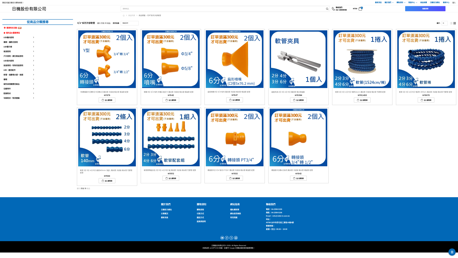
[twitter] (231, 238)
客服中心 (411, 2)
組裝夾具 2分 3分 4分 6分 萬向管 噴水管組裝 (288, 92)
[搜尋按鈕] (327, 8)
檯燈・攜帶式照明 (11, 42)
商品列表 (131, 15)
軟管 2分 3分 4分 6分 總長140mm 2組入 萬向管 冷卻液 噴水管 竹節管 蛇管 (106, 171)
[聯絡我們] (452, 252)
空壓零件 (7, 88)
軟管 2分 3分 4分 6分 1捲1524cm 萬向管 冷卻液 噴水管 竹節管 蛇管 (360, 92)
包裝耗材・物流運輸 (12, 98)
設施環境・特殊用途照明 (13, 65)
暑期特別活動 (13, 28)
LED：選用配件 (10, 70)
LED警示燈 (8, 47)
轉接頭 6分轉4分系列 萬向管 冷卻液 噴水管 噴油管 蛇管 (292, 170)
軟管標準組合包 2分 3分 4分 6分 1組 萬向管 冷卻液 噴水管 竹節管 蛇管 (170, 170)
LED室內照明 (9, 60)
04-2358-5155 (276, 209)
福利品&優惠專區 (13, 33)
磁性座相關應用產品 (12, 84)
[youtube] (222, 238)
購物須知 (400, 2)
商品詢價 (423, 2)
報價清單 (425, 9)
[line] (236, 238)
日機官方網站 (435, 2)
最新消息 (378, 2)
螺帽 (5, 79)
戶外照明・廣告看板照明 (13, 56)
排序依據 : (116, 23)
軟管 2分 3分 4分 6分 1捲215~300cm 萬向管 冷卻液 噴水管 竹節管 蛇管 (425, 92)
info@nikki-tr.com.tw (281, 216)
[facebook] (227, 238)
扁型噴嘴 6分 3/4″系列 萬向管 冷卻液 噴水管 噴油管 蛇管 (229, 92)
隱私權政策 (241, 248)
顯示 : (439, 23)
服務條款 (250, 248)
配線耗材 (7, 93)
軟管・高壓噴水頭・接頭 (13, 74)
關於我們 (388, 2)
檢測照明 (7, 51)
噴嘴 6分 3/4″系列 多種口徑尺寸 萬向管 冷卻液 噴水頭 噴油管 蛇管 (168, 92)
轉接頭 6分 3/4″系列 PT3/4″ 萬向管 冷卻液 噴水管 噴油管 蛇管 (231, 170)
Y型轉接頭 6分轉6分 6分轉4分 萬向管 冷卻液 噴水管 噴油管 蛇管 (104, 92)
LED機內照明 (9, 37)
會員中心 (446, 2)
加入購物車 (108, 100)
